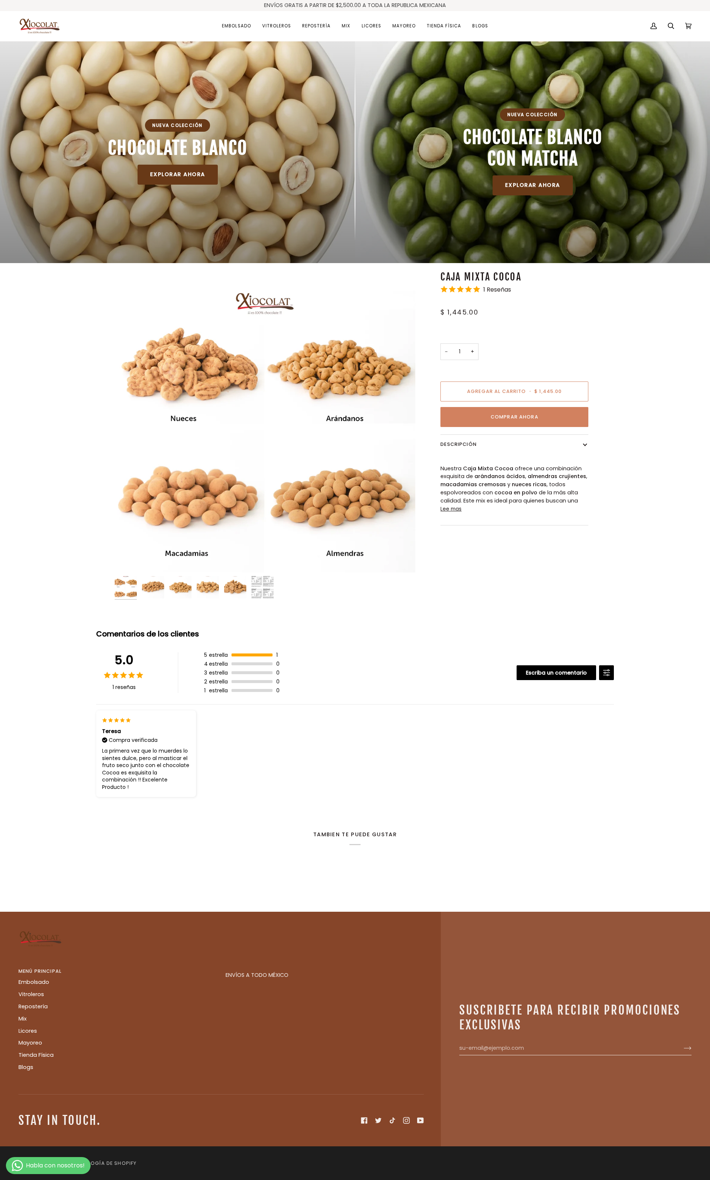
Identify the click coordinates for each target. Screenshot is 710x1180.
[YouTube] (420, 1120)
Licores (27, 1031)
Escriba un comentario (556, 672)
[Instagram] (406, 1120)
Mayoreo (30, 1042)
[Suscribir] (682, 1048)
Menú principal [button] (39, 971)
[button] (236, 26)
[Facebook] (364, 1120)
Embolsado (33, 982)
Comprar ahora (514, 416)
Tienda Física (36, 1055)
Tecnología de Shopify (103, 1163)
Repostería (33, 1006)
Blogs (25, 1067)
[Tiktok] (392, 1120)
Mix (22, 1018)
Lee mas (451, 508)
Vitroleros (31, 994)
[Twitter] (378, 1120)
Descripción (458, 444)
